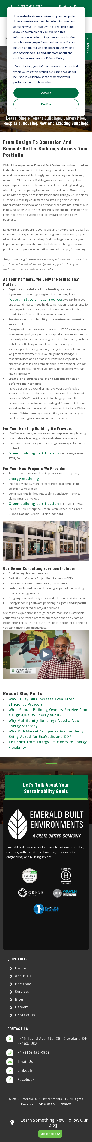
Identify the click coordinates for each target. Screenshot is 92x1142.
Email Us (25, 1061)
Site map (47, 1104)
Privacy (64, 1104)
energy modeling (24, 478)
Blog (18, 999)
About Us (22, 976)
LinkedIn (25, 1070)
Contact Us (88, 46)
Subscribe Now (50, 1133)
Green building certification (34, 453)
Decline (46, 104)
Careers (21, 1007)
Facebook (26, 1079)
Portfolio (22, 983)
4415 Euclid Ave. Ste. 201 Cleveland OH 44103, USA (53, 1041)
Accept (46, 93)
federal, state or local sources (36, 299)
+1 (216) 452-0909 (34, 1052)
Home (20, 968)
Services (22, 991)
